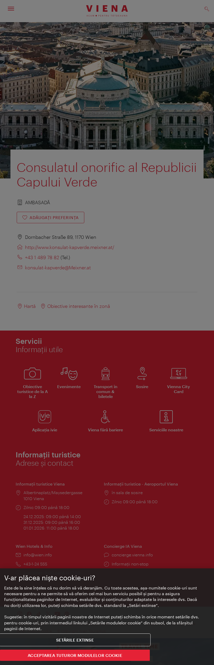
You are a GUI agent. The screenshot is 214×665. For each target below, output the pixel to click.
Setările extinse (75, 639)
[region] (107, 616)
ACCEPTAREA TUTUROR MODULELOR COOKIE (75, 655)
